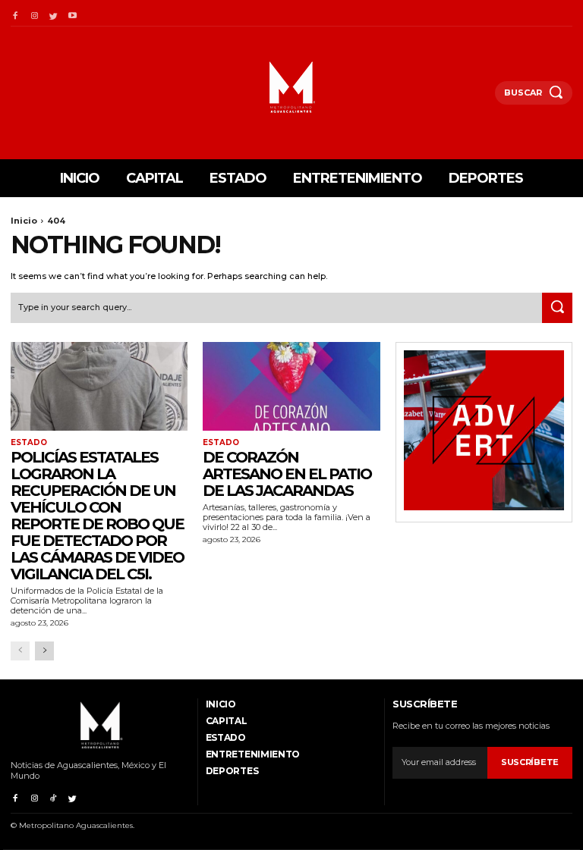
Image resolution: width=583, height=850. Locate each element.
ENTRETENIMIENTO (253, 754)
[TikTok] (53, 795)
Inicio (24, 220)
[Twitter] (53, 13)
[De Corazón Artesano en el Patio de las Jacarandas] (291, 386)
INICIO (221, 704)
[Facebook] (14, 13)
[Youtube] (72, 13)
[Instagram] (33, 13)
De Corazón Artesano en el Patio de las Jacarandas (287, 474)
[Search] (557, 308)
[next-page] (44, 650)
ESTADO (29, 442)
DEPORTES (232, 770)
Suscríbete (530, 762)
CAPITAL (226, 720)
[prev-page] (20, 650)
